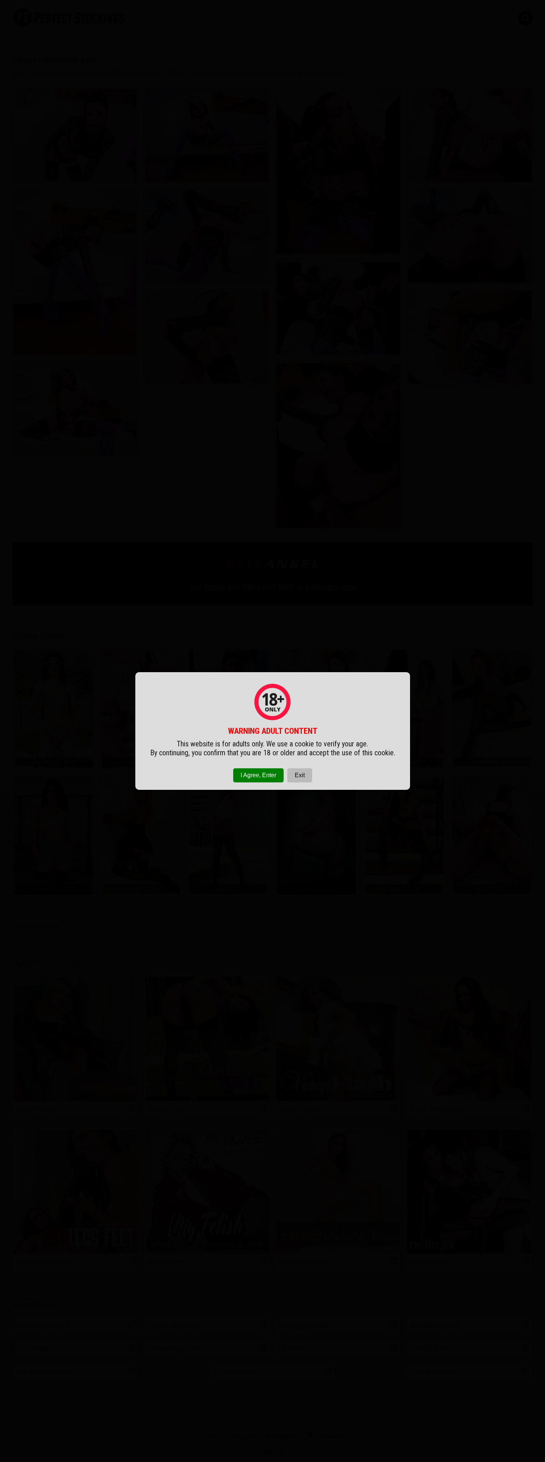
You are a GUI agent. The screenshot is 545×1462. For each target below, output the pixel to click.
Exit (300, 775)
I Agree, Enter (258, 775)
